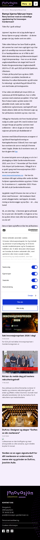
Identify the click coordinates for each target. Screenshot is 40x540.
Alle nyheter (5, 10)
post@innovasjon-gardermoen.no (15, 515)
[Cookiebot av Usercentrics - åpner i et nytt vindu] (28, 230)
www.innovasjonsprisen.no (12, 175)
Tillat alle (20, 302)
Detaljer (30, 295)
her (16, 152)
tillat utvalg (20, 308)
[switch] (34, 273)
